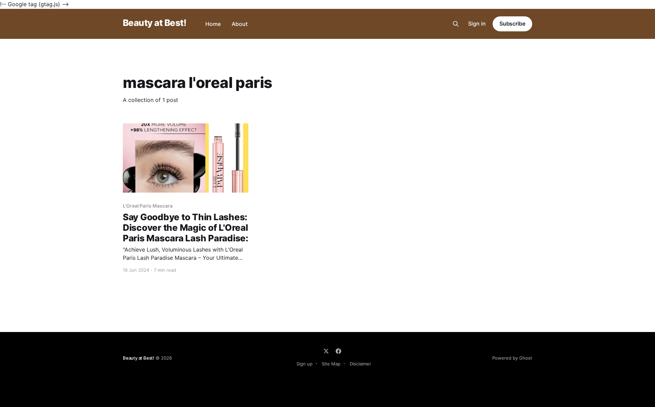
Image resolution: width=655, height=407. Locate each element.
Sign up (304, 363)
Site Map (331, 363)
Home (213, 23)
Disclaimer (360, 363)
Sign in (477, 23)
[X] (326, 351)
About (240, 23)
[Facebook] (338, 351)
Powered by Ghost (512, 358)
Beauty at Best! (154, 23)
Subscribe (512, 23)
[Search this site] (455, 23)
